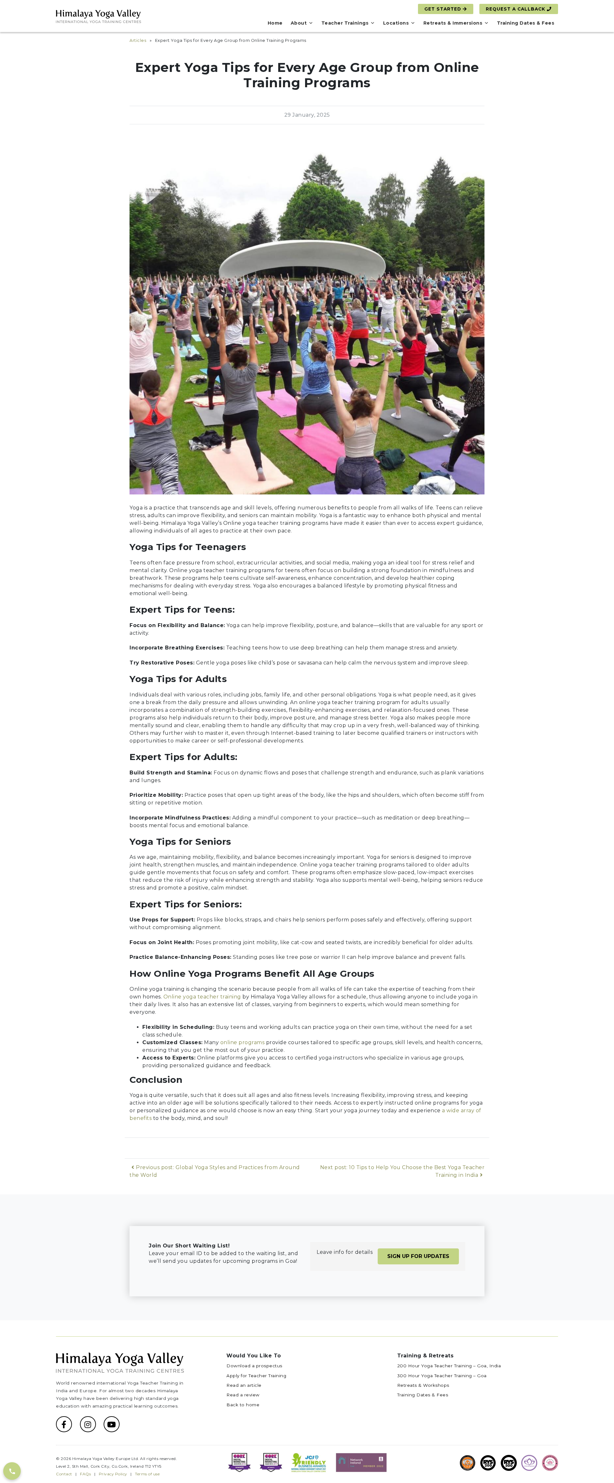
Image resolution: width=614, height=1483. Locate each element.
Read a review (243, 1394)
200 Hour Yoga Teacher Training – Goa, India (449, 1365)
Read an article (244, 1385)
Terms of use (147, 1473)
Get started (443, 9)
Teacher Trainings (345, 23)
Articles (138, 40)
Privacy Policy (113, 1473)
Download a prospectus (254, 1365)
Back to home (242, 1404)
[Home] (98, 16)
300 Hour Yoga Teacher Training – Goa (442, 1375)
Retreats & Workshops (423, 1385)
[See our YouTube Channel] (112, 1424)
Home (275, 23)
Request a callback (516, 9)
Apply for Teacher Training (256, 1375)
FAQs (85, 1473)
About (299, 23)
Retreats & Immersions (453, 23)
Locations (396, 23)
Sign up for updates (418, 1256)
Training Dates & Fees (526, 23)
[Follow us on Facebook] (64, 1424)
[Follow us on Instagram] (88, 1424)
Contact (64, 1473)
